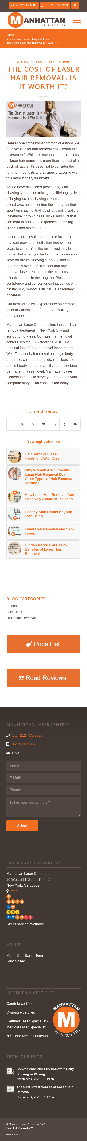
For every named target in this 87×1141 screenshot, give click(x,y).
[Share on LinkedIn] (54, 424)
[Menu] (74, 20)
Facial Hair (14, 612)
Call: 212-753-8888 (27, 735)
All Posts (25, 62)
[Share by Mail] (75, 424)
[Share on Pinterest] (43, 424)
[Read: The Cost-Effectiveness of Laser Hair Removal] (10, 1089)
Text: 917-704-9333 (26, 744)
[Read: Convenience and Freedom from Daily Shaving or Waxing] (10, 1071)
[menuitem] (74, 20)
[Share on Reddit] (65, 424)
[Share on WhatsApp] (33, 424)
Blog (10, 35)
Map (13, 891)
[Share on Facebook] (12, 424)
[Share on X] (22, 424)
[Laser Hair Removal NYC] (36, 20)
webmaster (12, 1134)
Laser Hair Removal (53, 62)
